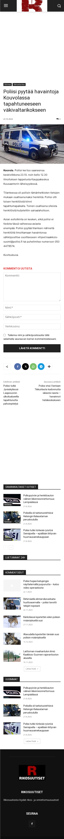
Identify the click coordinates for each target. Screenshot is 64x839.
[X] (25, 366)
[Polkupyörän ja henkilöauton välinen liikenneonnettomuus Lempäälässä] (12, 500)
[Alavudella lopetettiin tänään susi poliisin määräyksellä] (12, 639)
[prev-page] (5, 547)
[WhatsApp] (33, 366)
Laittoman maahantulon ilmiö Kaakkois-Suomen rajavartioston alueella (41, 654)
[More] (49, 366)
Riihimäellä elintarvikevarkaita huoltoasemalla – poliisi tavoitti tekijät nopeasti (40, 602)
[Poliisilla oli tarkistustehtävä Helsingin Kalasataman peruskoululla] (12, 517)
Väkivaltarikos (19, 84)
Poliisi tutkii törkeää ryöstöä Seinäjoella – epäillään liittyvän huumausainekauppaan (39, 533)
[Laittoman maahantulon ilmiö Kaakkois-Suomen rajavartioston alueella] (12, 656)
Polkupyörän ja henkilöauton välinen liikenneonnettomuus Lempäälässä (38, 499)
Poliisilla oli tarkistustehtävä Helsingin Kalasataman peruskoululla (38, 516)
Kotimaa (7, 84)
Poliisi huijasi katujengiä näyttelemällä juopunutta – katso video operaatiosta (41, 584)
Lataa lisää (31, 668)
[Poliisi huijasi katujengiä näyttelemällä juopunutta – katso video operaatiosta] (12, 586)
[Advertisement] (32, 45)
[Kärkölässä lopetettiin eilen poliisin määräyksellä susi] (12, 622)
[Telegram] (41, 366)
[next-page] (11, 547)
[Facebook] (17, 366)
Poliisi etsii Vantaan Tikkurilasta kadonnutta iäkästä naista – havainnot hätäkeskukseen (48, 393)
